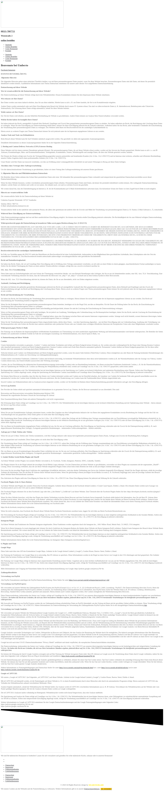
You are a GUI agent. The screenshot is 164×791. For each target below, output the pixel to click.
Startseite (8, 45)
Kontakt (8, 51)
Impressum (9, 767)
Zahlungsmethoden (12, 769)
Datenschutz (9, 765)
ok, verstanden (106, 789)
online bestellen (8, 40)
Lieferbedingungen (12, 771)
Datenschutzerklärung (92, 789)
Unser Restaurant (11, 49)
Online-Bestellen (11, 47)
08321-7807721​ (8, 31)
